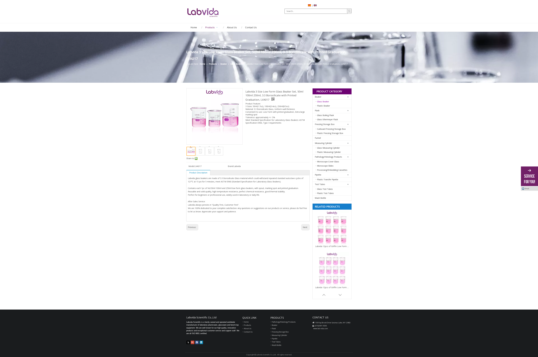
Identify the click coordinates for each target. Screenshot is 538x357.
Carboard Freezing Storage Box (331, 129)
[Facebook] (197, 342)
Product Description (198, 172)
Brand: (231, 166)
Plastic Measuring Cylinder (329, 152)
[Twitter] (188, 342)
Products (247, 325)
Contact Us (248, 332)
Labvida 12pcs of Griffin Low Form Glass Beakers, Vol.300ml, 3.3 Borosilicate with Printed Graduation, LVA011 (332, 246)
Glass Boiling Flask (325, 115)
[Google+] (192, 342)
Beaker (318, 96)
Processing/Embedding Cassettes (332, 170)
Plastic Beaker (323, 105)
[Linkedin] (201, 342)
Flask (317, 110)
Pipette (318, 174)
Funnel (318, 138)
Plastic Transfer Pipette (327, 179)
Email (527, 188)
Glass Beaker (323, 101)
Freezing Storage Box (324, 124)
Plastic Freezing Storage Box (330, 133)
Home (246, 322)
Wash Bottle (320, 198)
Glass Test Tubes (325, 189)
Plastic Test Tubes (325, 193)
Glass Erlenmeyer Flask (327, 119)
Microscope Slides (325, 165)
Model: (191, 166)
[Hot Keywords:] (349, 11)
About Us (247, 328)
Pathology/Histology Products (328, 156)
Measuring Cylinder (323, 143)
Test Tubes (320, 184)
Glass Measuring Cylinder (328, 148)
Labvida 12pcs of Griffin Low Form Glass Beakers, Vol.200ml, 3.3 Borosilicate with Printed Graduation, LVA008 (332, 287)
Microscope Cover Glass (328, 161)
